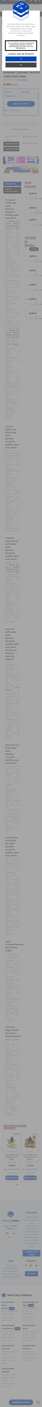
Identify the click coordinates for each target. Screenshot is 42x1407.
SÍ (21, 59)
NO (21, 65)
